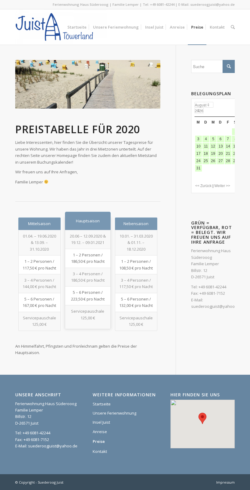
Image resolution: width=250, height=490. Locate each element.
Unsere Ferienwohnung (114, 413)
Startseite (102, 404)
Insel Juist (101, 422)
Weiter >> (222, 186)
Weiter (147, 84)
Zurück (29, 84)
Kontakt (100, 451)
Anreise (100, 431)
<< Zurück (203, 186)
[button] (202, 418)
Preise (99, 441)
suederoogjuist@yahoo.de (212, 4)
